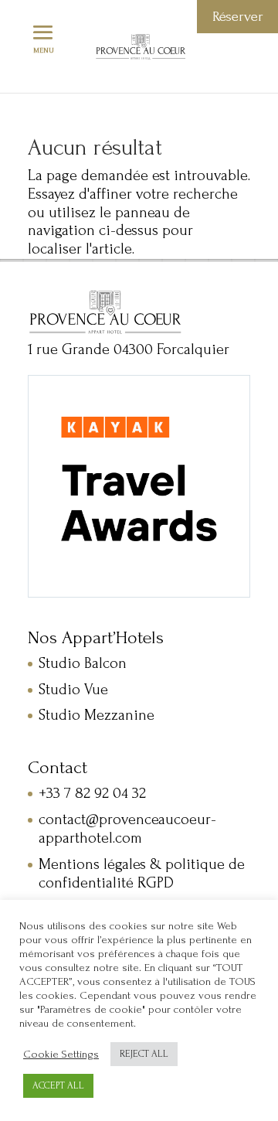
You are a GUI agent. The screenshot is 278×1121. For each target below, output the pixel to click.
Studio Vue (73, 689)
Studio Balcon (83, 663)
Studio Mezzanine (96, 715)
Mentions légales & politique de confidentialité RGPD (142, 873)
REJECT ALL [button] (144, 1053)
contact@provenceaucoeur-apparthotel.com (127, 829)
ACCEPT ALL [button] (58, 1085)
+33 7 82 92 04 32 (92, 793)
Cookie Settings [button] (61, 1054)
